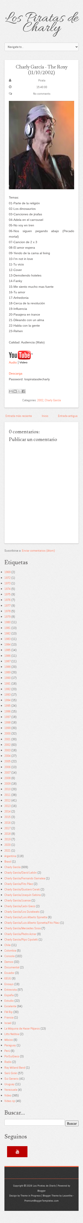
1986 (7, 656)
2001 (7, 739)
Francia (9, 1017)
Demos (8, 962)
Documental (11, 967)
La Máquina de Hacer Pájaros (22, 1028)
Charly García (53, 400)
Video (7, 1095)
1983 (7, 639)
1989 (7, 672)
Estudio (9, 1001)
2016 (7, 823)
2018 (7, 834)
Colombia (10, 950)
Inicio (45, 416)
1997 (7, 717)
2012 (7, 800)
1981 (7, 628)
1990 (7, 678)
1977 (7, 606)
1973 (7, 583)
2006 (7, 767)
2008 (7, 778)
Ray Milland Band (14, 1068)
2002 (40, 400)
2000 (7, 733)
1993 (7, 695)
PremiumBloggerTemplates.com (41, 1200)
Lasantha (67, 1195)
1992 (7, 689)
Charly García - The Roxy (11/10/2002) (42, 70)
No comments (41, 94)
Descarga (15, 373)
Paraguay (10, 1045)
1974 (7, 589)
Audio (13, 362)
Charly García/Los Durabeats (22, 912)
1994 (7, 700)
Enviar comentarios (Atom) (38, 551)
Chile (7, 945)
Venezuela (10, 1090)
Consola (9, 956)
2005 (7, 761)
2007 (7, 772)
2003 (7, 750)
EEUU (7, 978)
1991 (7, 683)
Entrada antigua (67, 416)
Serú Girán (10, 1073)
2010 (7, 789)
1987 (7, 661)
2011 (7, 795)
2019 (7, 839)
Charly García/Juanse (17, 900)
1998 (7, 722)
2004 (7, 756)
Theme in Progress (31, 1195)
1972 (7, 578)
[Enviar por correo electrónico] (11, 391)
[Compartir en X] (19, 391)
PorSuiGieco (11, 1056)
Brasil (7, 861)
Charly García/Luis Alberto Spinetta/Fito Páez (32, 923)
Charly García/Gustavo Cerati (22, 889)
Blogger (41, 1191)
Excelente (10, 1006)
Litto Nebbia (11, 1034)
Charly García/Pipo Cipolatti (21, 939)
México (8, 1040)
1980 (7, 622)
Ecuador (9, 973)
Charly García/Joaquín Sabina (22, 895)
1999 (7, 728)
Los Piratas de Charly (41, 23)
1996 (7, 711)
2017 (7, 828)
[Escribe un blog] (15, 391)
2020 (7, 845)
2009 (7, 784)
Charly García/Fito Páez (18, 884)
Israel (7, 1023)
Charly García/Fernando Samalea (24, 878)
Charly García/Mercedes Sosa (22, 928)
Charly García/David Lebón (20, 873)
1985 (7, 650)
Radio (8, 1062)
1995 (7, 706)
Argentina (10, 856)
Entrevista (10, 990)
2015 (7, 817)
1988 (7, 667)
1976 (7, 600)
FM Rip (8, 1012)
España (9, 995)
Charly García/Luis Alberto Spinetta (25, 917)
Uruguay (9, 1084)
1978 (7, 611)
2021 (7, 850)
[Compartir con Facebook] (23, 391)
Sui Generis (11, 1079)
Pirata (41, 80)
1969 (7, 572)
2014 (7, 811)
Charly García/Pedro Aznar (20, 934)
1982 (7, 633)
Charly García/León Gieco (19, 906)
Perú (7, 1051)
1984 (7, 644)
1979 (7, 617)
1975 (7, 594)
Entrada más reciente (19, 416)
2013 (7, 806)
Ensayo (9, 984)
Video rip (9, 1101)
